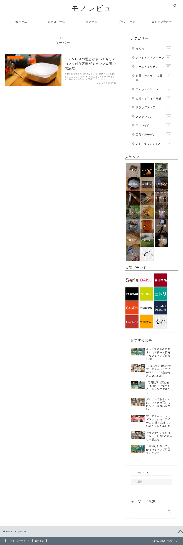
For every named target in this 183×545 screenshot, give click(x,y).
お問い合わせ (163, 21)
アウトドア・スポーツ (153, 57)
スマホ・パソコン (152, 89)
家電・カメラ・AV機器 (153, 78)
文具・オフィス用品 (152, 98)
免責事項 (39, 541)
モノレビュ (91, 8)
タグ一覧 (91, 21)
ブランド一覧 (126, 21)
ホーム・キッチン (153, 66)
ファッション (153, 116)
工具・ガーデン (153, 134)
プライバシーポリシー (19, 541)
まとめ (153, 48)
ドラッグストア (153, 107)
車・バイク (152, 125)
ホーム (23, 21)
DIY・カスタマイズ (153, 143)
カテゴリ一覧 (56, 21)
